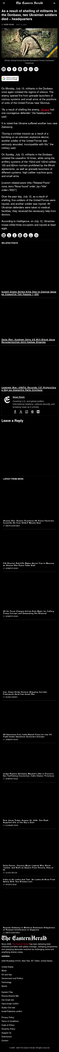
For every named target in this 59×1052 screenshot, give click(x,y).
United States (7, 966)
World (4, 970)
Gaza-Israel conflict (10, 1003)
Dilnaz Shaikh (11, 697)
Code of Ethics (8, 1025)
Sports (4, 986)
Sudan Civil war (8, 1007)
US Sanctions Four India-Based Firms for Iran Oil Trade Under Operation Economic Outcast (27, 735)
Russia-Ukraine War (10, 995)
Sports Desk (11, 884)
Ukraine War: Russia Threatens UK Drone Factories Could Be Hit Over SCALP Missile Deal (28, 522)
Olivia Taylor (11, 873)
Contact (5, 1040)
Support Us (6, 1032)
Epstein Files (7, 992)
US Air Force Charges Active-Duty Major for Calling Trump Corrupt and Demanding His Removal (28, 612)
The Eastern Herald (20, 944)
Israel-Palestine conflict (12, 1011)
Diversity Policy (8, 1028)
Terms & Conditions (10, 1021)
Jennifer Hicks (12, 568)
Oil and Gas (7, 974)
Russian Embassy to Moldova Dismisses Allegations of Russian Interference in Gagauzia (29, 928)
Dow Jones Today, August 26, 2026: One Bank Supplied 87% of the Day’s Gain (26, 821)
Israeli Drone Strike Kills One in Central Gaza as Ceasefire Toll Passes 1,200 (29, 292)
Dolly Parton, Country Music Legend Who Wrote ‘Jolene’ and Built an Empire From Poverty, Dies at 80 (28, 867)
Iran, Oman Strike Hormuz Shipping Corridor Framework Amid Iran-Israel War (25, 693)
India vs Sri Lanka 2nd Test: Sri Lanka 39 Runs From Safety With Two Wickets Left (29, 880)
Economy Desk (12, 825)
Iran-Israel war (8, 999)
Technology (6, 982)
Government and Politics (12, 978)
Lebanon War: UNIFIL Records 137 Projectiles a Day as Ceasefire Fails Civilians (29, 388)
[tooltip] (4, 69)
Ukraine (45, 109)
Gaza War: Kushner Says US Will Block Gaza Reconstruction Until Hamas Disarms (28, 340)
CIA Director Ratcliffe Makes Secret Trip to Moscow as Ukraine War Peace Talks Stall (28, 564)
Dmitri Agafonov (13, 526)
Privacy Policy (8, 1017)
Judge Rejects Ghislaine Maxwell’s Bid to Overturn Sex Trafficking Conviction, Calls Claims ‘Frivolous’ (29, 775)
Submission (7, 1036)
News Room (9, 24)
